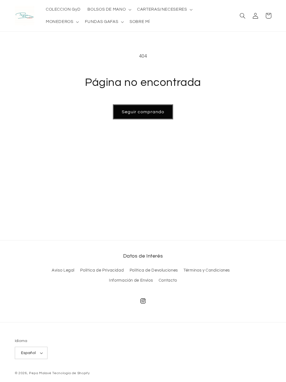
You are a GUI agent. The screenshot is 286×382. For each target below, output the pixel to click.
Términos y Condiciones (206, 270)
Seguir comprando (143, 112)
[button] (109, 9)
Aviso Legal (63, 270)
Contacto (168, 280)
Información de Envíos (131, 280)
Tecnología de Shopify (71, 373)
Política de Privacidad (102, 270)
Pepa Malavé (40, 373)
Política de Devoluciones (154, 270)
